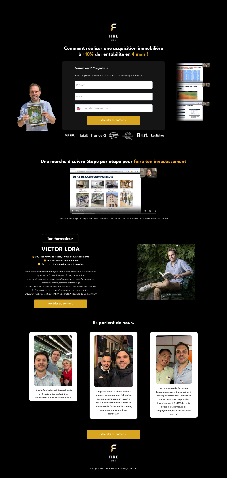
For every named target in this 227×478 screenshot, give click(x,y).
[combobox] (79, 108)
